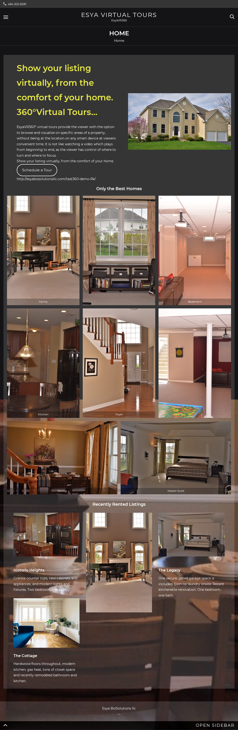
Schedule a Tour (37, 170)
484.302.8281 (17, 4)
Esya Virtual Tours (119, 15)
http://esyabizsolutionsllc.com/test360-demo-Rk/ (56, 179)
